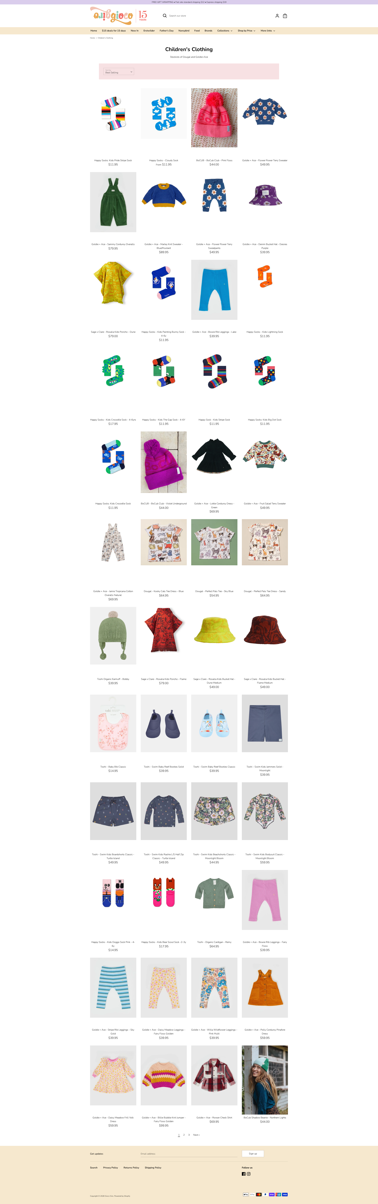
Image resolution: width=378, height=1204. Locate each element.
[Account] (277, 14)
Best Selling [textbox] (111, 72)
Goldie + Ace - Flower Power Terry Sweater (264, 160)
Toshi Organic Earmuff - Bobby (113, 679)
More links (267, 30)
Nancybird (184, 30)
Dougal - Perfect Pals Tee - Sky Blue (214, 591)
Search (93, 1167)
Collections (223, 30)
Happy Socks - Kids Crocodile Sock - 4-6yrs (113, 419)
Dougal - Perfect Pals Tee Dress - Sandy (265, 591)
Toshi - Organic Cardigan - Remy (214, 942)
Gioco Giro (109, 1196)
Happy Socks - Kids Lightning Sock (265, 332)
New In (135, 30)
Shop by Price (245, 30)
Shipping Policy (153, 1167)
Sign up (253, 1153)
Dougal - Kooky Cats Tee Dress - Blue (164, 591)
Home (94, 30)
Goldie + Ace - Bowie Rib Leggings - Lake (214, 332)
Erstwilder (149, 30)
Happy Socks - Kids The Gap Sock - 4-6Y (163, 419)
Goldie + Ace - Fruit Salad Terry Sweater (265, 503)
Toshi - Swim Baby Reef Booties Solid (164, 766)
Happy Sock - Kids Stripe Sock (214, 419)
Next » (196, 1135)
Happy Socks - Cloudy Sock (163, 160)
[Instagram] (249, 1174)
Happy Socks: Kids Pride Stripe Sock (113, 160)
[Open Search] (165, 16)
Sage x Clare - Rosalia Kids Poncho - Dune (113, 332)
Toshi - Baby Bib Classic (113, 766)
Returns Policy (131, 1167)
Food (197, 30)
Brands (208, 30)
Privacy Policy (110, 1167)
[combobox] (118, 71)
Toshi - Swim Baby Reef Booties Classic (214, 766)
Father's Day (166, 30)
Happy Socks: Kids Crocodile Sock (113, 503)
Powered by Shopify (122, 1196)
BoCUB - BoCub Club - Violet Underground (164, 503)
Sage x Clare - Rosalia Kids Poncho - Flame (163, 679)
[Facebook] (244, 1174)
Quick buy (113, 133)
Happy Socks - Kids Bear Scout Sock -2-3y (163, 942)
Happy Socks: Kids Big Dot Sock (265, 419)
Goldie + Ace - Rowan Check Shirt (214, 1117)
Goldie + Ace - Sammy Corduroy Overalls (113, 244)
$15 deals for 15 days (114, 30)
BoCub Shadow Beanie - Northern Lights (265, 1117)
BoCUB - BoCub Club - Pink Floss (214, 160)
